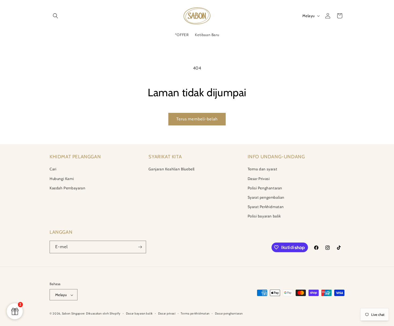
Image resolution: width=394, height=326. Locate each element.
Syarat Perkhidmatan (266, 206)
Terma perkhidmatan (195, 313)
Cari (53, 169)
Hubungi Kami (62, 178)
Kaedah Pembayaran (67, 188)
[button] (55, 16)
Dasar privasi (167, 313)
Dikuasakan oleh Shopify (103, 314)
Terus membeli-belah (197, 119)
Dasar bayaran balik (139, 313)
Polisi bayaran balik (264, 216)
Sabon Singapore (73, 314)
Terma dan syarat (262, 169)
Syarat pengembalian (266, 197)
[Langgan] (140, 247)
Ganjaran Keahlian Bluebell (171, 169)
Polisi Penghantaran (265, 188)
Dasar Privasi (259, 178)
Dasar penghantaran (229, 313)
